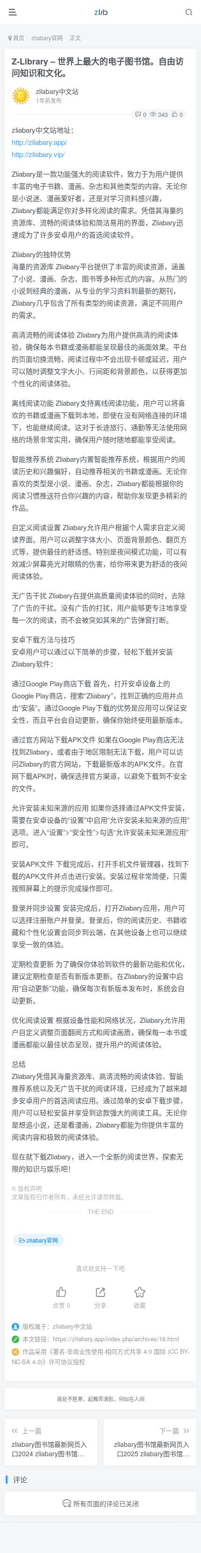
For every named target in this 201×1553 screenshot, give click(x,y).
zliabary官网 (47, 38)
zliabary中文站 (57, 91)
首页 (18, 38)
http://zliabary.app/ (39, 142)
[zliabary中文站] (101, 12)
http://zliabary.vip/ (38, 154)
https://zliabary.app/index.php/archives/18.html (116, 1338)
